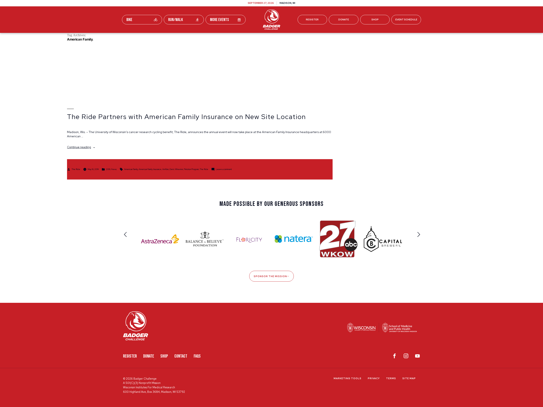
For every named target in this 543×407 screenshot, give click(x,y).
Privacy (374, 378)
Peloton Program (191, 169)
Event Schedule (406, 19)
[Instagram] (406, 357)
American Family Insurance (150, 169)
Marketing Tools (347, 378)
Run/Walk (175, 19)
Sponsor (309, 37)
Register (312, 19)
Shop (375, 19)
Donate (343, 19)
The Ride (75, 169)
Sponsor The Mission (270, 276)
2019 (108, 169)
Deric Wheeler (176, 169)
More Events (219, 19)
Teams (236, 37)
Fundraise (211, 37)
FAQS (197, 356)
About (331, 37)
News (114, 169)
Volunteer (282, 37)
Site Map (409, 378)
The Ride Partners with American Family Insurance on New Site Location (186, 116)
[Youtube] (417, 357)
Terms (391, 378)
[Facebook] (394, 357)
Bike (129, 19)
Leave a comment (224, 169)
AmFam (165, 169)
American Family (131, 169)
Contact (180, 356)
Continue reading (81, 147)
